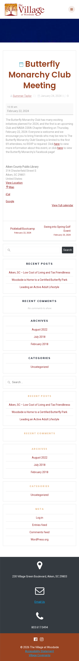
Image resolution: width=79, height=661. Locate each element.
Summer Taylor (22, 95)
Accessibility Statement (39, 651)
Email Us (40, 601)
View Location (14, 182)
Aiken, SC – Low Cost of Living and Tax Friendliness (39, 272)
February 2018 (39, 344)
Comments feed (39, 532)
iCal (8, 194)
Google (10, 201)
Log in (39, 517)
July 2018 (39, 336)
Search (67, 249)
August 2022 (39, 329)
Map (11, 187)
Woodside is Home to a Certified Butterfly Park (39, 279)
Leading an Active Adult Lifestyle (39, 287)
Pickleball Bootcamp (22, 230)
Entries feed (39, 524)
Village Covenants (39, 655)
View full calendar (62, 205)
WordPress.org (40, 539)
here (57, 143)
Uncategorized (40, 366)
